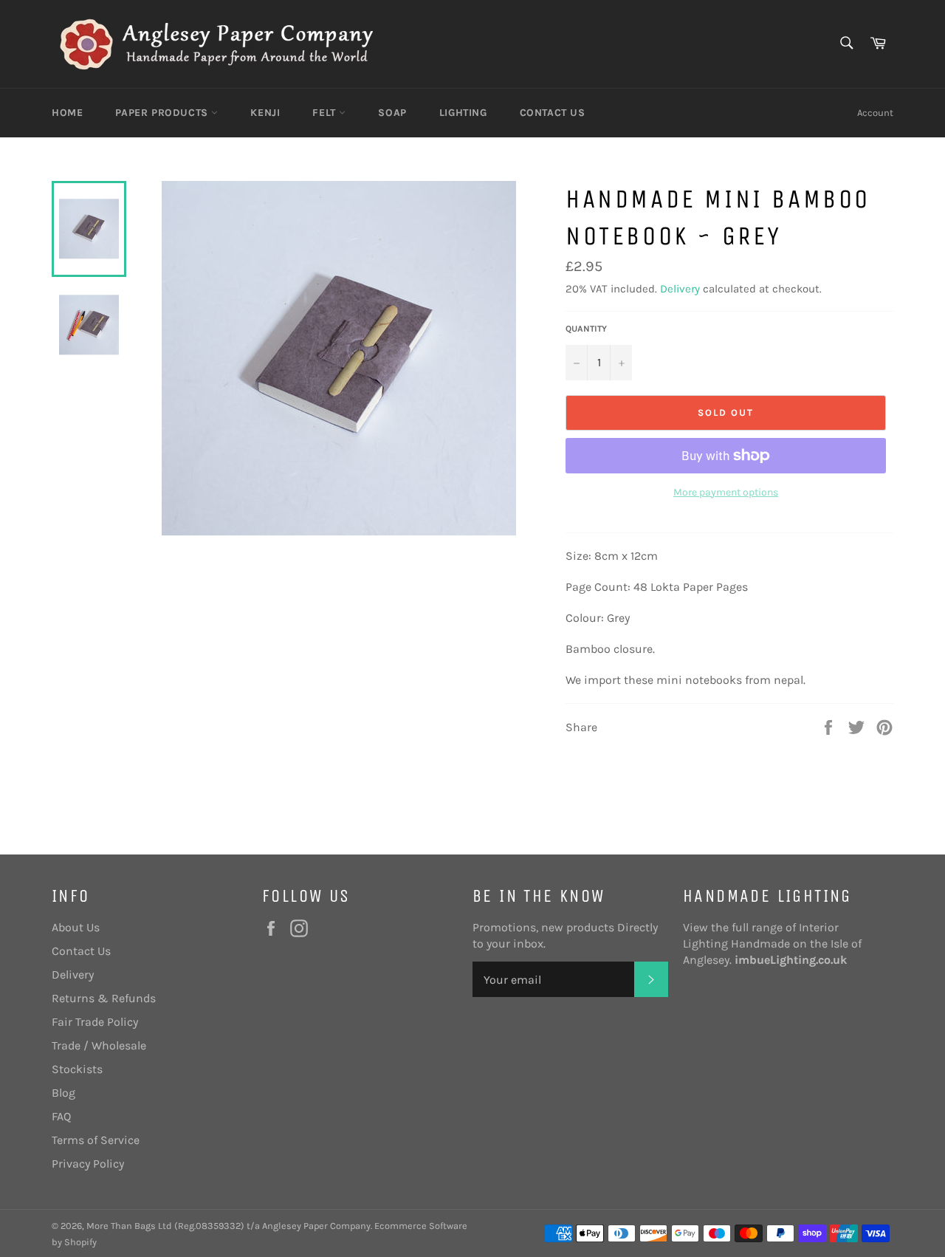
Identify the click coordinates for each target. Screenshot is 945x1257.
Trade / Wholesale (99, 1045)
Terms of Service (96, 1140)
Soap (392, 112)
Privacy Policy (88, 1164)
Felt (325, 112)
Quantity (586, 328)
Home (67, 112)
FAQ (61, 1116)
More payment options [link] (725, 492)
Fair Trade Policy (95, 1022)
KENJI (265, 112)
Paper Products (163, 112)
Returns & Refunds (104, 998)
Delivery (680, 288)
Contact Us (552, 112)
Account (875, 112)
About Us (76, 927)
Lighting (463, 112)
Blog (63, 1093)
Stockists (77, 1069)
